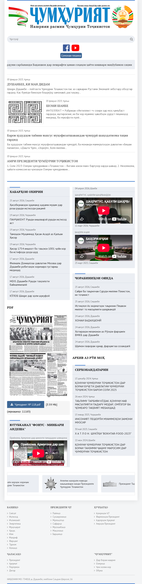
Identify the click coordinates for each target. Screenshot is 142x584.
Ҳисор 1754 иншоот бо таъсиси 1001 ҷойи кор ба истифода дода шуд (38, 250)
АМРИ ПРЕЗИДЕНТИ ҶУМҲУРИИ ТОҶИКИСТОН (42, 161)
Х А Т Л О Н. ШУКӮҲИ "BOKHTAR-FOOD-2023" (103, 433)
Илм (11, 534)
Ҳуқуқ (12, 530)
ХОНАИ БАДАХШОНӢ (88, 320)
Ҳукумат (13, 563)
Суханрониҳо (59, 516)
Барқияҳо (57, 534)
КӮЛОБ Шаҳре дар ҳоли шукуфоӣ (30, 295)
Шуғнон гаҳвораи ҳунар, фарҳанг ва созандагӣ (102, 346)
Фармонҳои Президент (107, 516)
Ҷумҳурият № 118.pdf (27, 404)
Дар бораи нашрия (105, 560)
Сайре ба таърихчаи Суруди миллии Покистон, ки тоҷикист (102, 292)
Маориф (13, 537)
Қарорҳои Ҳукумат (105, 520)
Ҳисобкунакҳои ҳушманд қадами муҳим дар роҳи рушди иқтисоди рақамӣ (36, 206)
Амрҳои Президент (105, 523)
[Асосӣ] (71, 20)
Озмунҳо (100, 563)
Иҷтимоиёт (14, 520)
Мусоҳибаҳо (59, 527)
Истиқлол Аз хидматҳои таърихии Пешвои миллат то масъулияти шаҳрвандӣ (100, 307)
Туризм (12, 544)
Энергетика (15, 523)
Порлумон (14, 567)
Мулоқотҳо (58, 520)
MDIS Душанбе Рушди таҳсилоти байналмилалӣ (30, 282)
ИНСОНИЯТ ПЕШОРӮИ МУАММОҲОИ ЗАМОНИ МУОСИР (103, 420)
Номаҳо (13, 548)
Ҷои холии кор (103, 567)
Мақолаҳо (58, 530)
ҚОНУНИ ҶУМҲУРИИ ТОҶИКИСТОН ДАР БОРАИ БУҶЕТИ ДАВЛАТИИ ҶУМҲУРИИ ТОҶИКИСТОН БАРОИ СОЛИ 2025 (100, 386)
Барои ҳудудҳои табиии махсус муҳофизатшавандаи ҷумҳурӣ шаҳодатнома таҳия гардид (67, 137)
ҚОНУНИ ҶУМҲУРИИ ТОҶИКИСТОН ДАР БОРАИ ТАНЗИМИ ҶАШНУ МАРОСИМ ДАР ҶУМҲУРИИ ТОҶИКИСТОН (100, 448)
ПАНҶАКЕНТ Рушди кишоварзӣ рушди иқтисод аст (38, 221)
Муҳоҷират (14, 527)
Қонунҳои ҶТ (103, 513)
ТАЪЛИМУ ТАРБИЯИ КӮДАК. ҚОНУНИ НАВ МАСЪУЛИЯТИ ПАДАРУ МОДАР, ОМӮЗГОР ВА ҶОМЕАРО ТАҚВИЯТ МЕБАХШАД (103, 404)
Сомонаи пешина (71, 55)
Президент (14, 560)
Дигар (12, 570)
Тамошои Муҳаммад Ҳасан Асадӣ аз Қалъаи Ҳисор (36, 235)
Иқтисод (13, 516)
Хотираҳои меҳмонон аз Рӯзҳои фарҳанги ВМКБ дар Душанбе (100, 333)
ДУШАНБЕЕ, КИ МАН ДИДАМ (28, 84)
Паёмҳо (56, 513)
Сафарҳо (57, 523)
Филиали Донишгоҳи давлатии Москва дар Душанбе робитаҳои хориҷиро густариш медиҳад (35, 266)
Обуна (99, 570)
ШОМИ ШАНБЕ (57, 106)
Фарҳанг (13, 541)
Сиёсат (12, 513)
